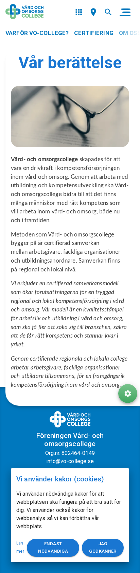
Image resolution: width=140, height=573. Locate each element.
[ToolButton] (127, 393)
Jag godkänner (102, 547)
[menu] (78, 12)
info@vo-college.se (70, 461)
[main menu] (125, 12)
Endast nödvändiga (53, 547)
